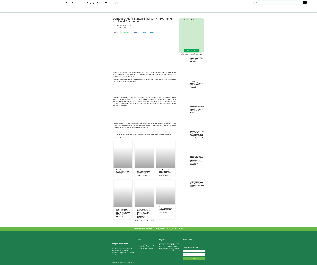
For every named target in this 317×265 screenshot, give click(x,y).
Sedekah (82, 3)
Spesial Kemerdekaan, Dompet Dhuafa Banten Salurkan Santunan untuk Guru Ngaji (123, 172)
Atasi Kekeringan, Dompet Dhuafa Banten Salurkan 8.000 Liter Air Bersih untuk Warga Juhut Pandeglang (143, 172)
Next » (153, 220)
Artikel (106, 3)
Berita (99, 3)
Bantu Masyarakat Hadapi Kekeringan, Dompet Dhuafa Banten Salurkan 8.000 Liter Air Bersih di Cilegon (165, 172)
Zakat (74, 3)
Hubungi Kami (116, 3)
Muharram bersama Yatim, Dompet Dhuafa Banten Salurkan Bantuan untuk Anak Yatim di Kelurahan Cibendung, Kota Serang (123, 213)
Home (68, 3)
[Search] (305, 2)
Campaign (91, 3)
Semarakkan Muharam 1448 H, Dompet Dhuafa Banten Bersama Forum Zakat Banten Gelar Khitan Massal (165, 209)
